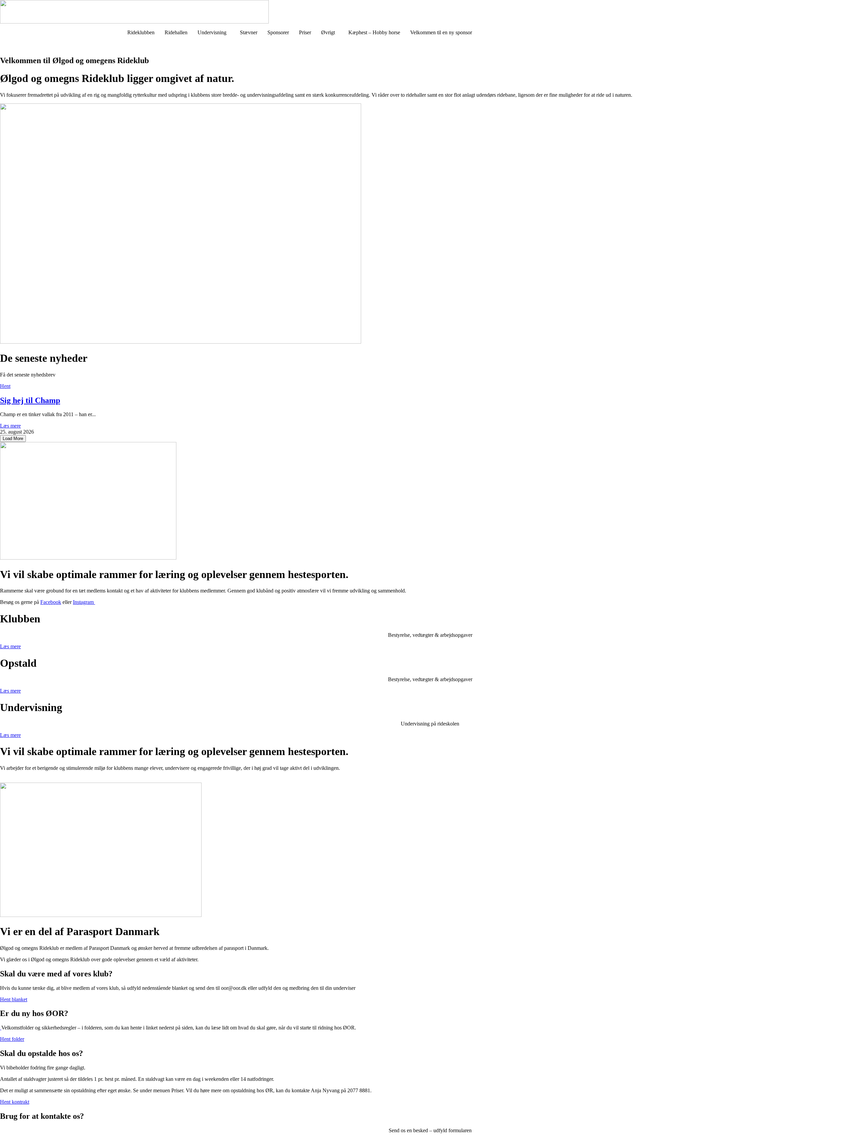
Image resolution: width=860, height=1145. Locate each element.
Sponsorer (278, 32)
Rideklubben (141, 32)
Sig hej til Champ (30, 400)
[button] (213, 32)
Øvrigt (328, 32)
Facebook (50, 602)
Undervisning (212, 32)
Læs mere (10, 426)
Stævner (248, 32)
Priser (305, 32)
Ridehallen (176, 32)
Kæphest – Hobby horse (374, 32)
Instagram (84, 602)
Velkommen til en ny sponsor (441, 32)
